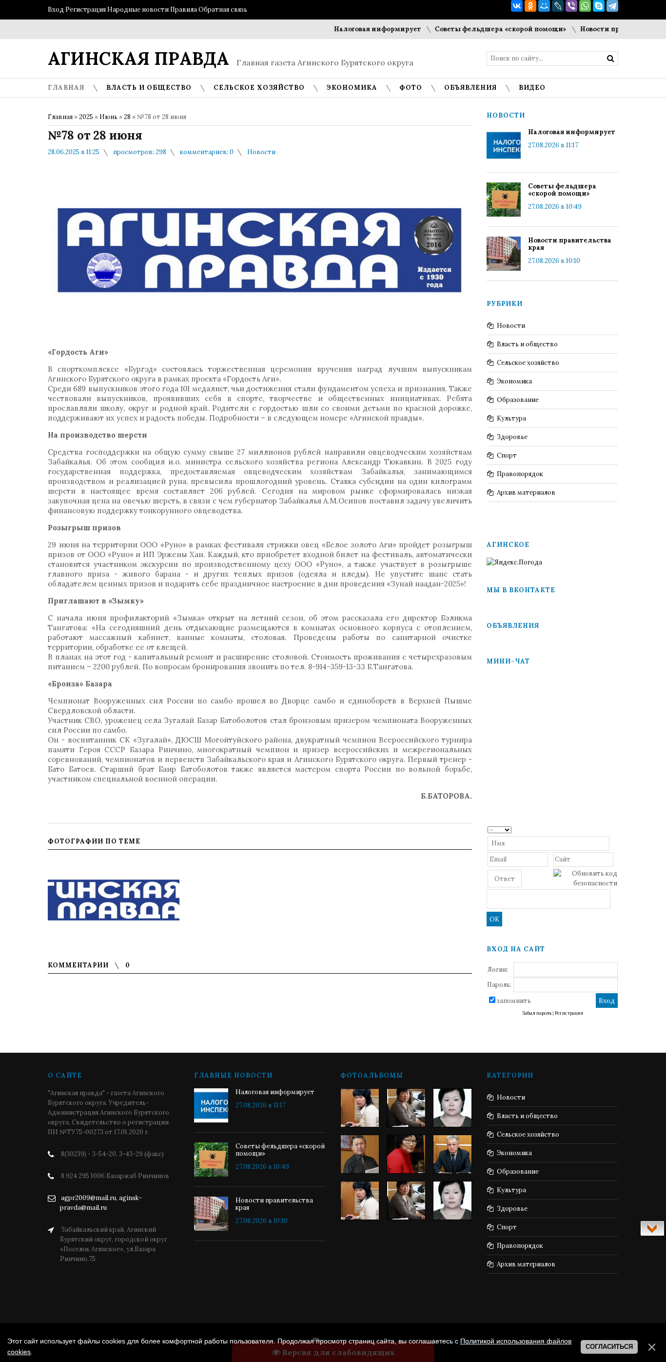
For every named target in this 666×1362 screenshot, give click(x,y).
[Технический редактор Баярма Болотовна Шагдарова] (359, 1107)
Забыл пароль (536, 1013)
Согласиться (609, 1346)
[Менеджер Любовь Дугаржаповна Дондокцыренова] (406, 1107)
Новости (261, 152)
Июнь (108, 117)
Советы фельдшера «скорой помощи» (480, 29)
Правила (183, 9)
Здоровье (512, 437)
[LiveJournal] (558, 6)
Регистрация (85, 9)
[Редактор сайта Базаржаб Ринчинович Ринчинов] (359, 1154)
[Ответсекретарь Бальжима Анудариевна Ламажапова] (406, 1154)
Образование (518, 400)
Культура (511, 418)
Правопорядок (520, 474)
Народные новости (138, 9)
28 (127, 117)
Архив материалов (526, 492)
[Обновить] (614, 829)
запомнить (514, 1001)
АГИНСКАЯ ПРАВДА (138, 58)
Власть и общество (527, 344)
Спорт (507, 455)
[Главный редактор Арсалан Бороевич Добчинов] (452, 1154)
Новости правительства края (610, 29)
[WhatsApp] (585, 6)
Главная (60, 117)
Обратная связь (222, 9)
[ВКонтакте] (517, 6)
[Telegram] (612, 6)
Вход (56, 9)
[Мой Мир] (544, 6)
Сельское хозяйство (528, 363)
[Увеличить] (113, 901)
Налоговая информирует (357, 29)
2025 (86, 117)
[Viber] (571, 6)
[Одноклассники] (530, 6)
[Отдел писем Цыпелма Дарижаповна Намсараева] (452, 1107)
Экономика (514, 381)
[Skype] (599, 6)
